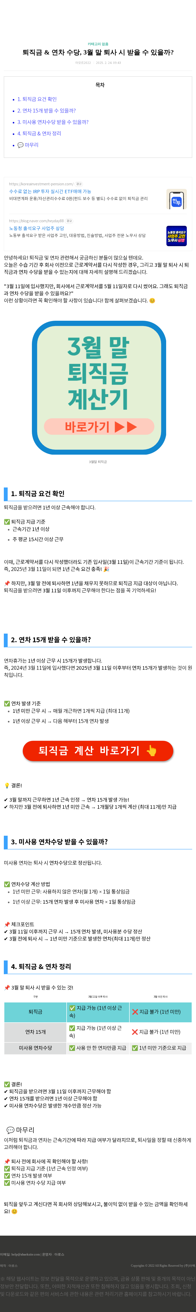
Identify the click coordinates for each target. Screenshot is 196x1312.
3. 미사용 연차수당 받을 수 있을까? (53, 122)
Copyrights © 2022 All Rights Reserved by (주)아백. (163, 1265)
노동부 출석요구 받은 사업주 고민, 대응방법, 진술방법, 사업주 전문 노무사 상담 (77, 235)
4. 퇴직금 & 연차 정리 (39, 134)
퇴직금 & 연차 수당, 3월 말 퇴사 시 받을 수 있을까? (98, 52)
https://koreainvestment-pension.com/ (41, 184)
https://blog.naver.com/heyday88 (36, 221)
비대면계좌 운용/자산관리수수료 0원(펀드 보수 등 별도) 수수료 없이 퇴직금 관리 (78, 199)
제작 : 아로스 (9, 1265)
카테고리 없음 (98, 44)
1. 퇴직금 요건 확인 (37, 100)
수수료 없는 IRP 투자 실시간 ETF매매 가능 (50, 191)
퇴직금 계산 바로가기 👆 (98, 750)
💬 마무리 (28, 145)
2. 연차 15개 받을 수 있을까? (46, 111)
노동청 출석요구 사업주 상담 (36, 228)
